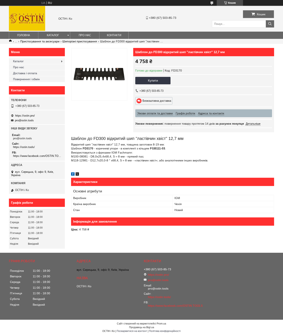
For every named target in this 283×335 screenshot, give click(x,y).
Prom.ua (161, 323)
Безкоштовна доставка (157, 100)
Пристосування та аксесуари (39, 41)
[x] (77, 174)
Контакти (114, 35)
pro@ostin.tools (24, 120)
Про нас (85, 35)
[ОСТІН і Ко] (27, 29)
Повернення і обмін (26, 79)
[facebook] (73, 174)
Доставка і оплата (25, 73)
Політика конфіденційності (165, 331)
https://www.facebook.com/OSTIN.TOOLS (37, 155)
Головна (23, 35)
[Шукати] (270, 23)
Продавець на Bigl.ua (141, 327)
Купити (153, 80)
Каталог (53, 35)
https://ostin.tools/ (24, 147)
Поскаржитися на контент (132, 331)
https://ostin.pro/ (25, 115)
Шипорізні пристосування (79, 41)
